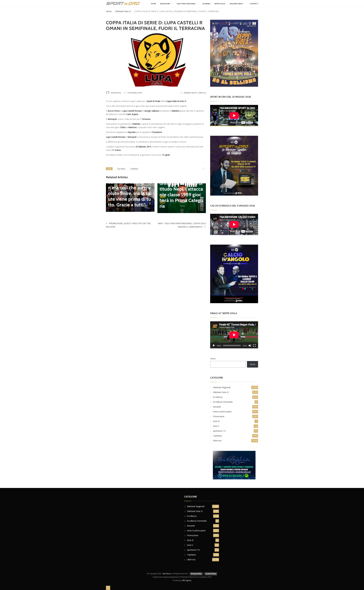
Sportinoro (167, 573)
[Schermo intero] (254, 345)
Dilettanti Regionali (186, 4)
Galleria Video (236, 4)
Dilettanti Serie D (123, 11)
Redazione (165, 4)
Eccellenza (218, 397)
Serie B (216, 421)
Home (153, 4)
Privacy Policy (196, 574)
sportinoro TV (219, 431)
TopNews (134, 169)
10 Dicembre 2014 (134, 93)
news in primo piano (222, 411)
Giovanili (206, 4)
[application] (234, 334)
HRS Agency (186, 580)
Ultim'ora (202, 93)
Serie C (216, 426)
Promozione (218, 416)
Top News (121, 169)
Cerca (212, 358)
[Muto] (249, 345)
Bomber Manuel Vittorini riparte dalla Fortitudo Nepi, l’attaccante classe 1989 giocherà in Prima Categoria (181, 192)
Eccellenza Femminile (223, 402)
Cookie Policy (211, 574)
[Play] (213, 345)
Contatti (254, 4)
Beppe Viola (220, 4)
